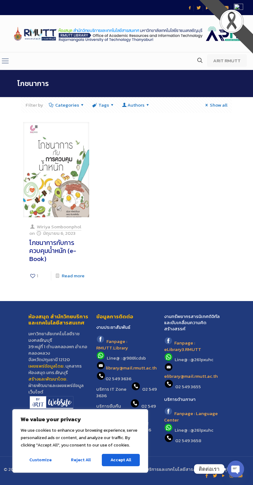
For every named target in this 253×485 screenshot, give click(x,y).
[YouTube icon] (223, 475)
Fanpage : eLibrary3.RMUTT (182, 346)
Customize (40, 460)
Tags (103, 104)
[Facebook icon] (206, 475)
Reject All (81, 460)
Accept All (120, 460)
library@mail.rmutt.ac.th (131, 368)
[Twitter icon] (215, 475)
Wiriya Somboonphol (59, 226)
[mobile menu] (5, 61)
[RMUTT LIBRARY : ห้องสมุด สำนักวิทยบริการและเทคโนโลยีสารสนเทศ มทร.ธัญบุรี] (126, 33)
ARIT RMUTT (227, 60)
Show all (218, 104)
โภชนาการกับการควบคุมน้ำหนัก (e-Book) (52, 250)
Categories (67, 104)
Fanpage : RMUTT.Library (112, 344)
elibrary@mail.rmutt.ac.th (191, 376)
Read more (73, 275)
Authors (135, 104)
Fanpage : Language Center (191, 416)
